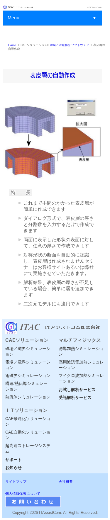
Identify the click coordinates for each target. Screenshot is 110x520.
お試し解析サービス (77, 389)
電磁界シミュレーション (27, 375)
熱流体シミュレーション (27, 397)
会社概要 (66, 482)
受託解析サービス (75, 397)
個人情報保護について (22, 494)
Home (12, 45)
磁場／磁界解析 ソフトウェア (69, 45)
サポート (13, 459)
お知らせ (13, 467)
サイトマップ (15, 482)
